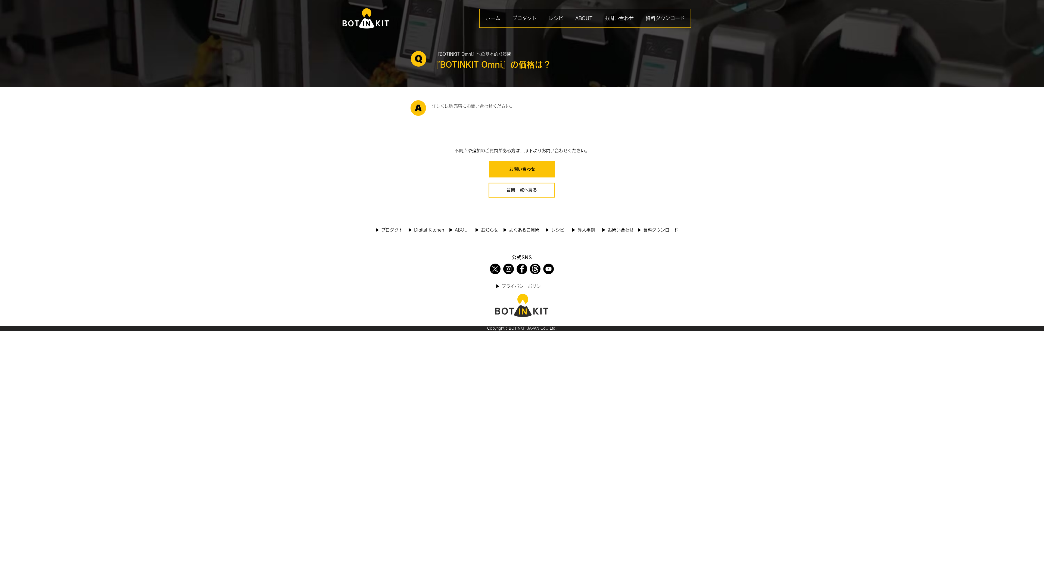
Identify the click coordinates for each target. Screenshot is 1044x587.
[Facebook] (522, 269)
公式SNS (522, 257)
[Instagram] (508, 269)
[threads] (535, 269)
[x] (495, 269)
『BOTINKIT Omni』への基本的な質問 (473, 54)
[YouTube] (548, 269)
